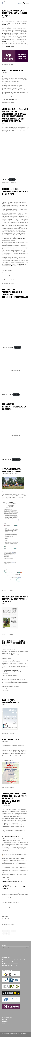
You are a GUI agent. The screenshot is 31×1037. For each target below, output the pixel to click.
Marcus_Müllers (5, 179)
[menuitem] (23, 3)
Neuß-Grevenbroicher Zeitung (9, 965)
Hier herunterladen (16, 459)
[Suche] (23, 3)
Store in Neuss (7, 46)
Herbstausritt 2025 (10, 739)
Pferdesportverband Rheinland (9, 961)
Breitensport (4, 298)
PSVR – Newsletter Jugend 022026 (9, 96)
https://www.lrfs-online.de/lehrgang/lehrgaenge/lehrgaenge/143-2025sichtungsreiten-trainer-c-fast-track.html (12, 881)
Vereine (15, 298)
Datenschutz (5, 1021)
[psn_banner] (12, 3)
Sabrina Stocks (13, 182)
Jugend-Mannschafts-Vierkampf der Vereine (11, 470)
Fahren (3, 645)
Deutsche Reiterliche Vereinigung (10, 963)
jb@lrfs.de (25, 896)
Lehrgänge (6, 645)
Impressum (4, 1019)
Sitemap (4, 1025)
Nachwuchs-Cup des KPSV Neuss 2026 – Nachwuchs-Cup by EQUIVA (14, 13)
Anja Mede (12, 64)
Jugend (3, 72)
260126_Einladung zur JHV (6, 459)
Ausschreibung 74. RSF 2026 (7, 394)
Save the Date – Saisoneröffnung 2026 (11, 701)
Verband (3, 17)
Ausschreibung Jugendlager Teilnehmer (10, 99)
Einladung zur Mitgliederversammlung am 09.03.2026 (14, 406)
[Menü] (27, 3)
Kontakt (4, 1023)
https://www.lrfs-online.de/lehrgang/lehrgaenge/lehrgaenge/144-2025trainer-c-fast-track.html (15, 887)
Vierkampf (16, 473)
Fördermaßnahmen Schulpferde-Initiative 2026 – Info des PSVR (15, 191)
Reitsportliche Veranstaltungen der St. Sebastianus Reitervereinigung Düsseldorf (15, 293)
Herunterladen (12, 179)
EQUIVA (4, 24)
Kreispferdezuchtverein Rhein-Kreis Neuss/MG (13, 959)
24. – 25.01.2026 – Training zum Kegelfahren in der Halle (15, 642)
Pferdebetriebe (4, 805)
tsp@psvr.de (13, 93)
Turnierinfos (9, 298)
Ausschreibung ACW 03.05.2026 (7, 347)
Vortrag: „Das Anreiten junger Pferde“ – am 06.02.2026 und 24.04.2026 (15, 599)
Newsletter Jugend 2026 (12, 70)
